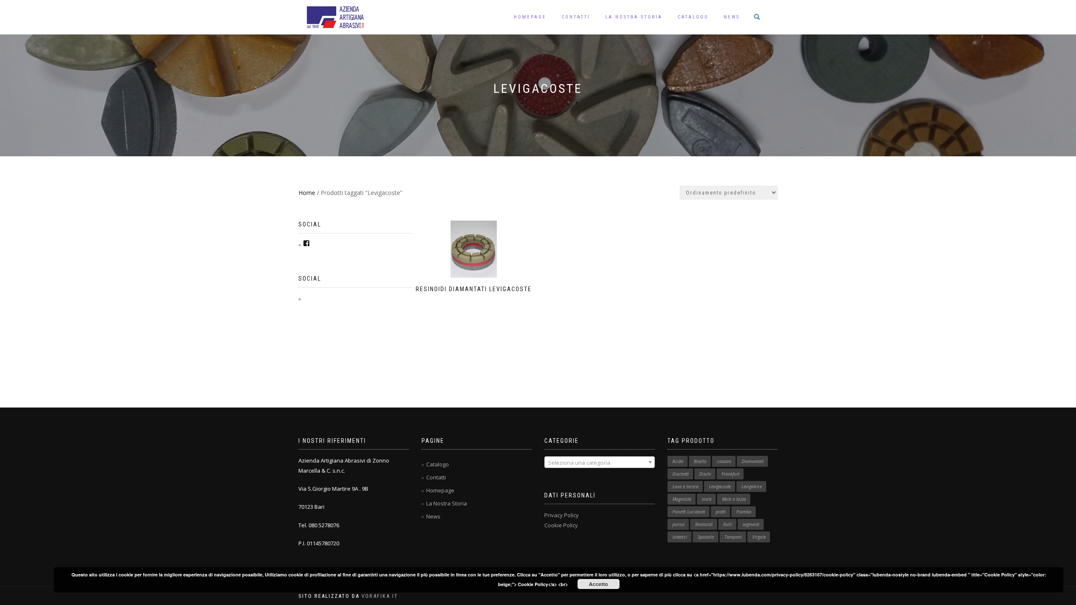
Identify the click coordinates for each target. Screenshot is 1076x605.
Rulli (727, 524)
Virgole (759, 537)
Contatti (576, 17)
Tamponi (733, 537)
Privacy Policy (561, 515)
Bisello (700, 461)
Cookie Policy (561, 525)
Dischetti (680, 474)
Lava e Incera (685, 486)
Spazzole (706, 537)
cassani (724, 461)
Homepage (530, 17)
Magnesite (681, 499)
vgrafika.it (379, 596)
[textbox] (599, 462)
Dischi (705, 474)
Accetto (598, 584)
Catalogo (693, 17)
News (732, 17)
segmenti (751, 524)
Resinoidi (704, 524)
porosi (678, 524)
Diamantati (753, 461)
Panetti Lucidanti (688, 512)
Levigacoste (720, 486)
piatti (721, 512)
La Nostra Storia (633, 17)
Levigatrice (751, 486)
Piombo (744, 512)
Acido (677, 461)
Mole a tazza (734, 499)
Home (306, 193)
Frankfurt (730, 474)
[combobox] (599, 462)
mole (707, 499)
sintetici (679, 537)
